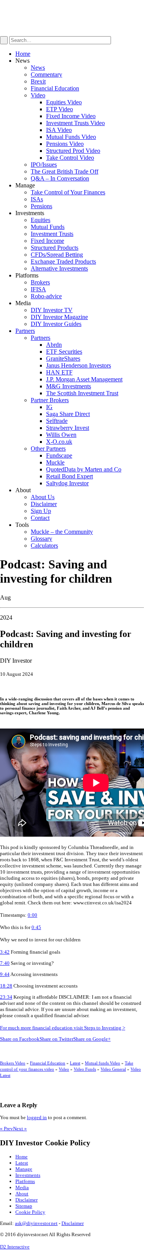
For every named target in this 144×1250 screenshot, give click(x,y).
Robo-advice (46, 296)
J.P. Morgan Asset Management (84, 379)
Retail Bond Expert (69, 476)
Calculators (44, 545)
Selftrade (57, 421)
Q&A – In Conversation (60, 178)
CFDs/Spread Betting (57, 254)
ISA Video (59, 130)
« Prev (6, 1128)
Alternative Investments (59, 268)
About (21, 1194)
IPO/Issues (44, 164)
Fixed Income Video (71, 116)
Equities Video (64, 102)
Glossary (41, 538)
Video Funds (85, 1069)
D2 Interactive (15, 1247)
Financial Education (55, 88)
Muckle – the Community (62, 531)
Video (38, 95)
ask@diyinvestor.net (36, 1223)
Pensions (41, 206)
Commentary (46, 74)
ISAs (37, 199)
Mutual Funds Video (71, 137)
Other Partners (48, 448)
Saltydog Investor (67, 483)
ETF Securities (64, 351)
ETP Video (59, 109)
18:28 (6, 986)
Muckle (55, 462)
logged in (37, 1117)
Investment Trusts (52, 234)
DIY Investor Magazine (59, 317)
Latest (75, 1063)
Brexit (38, 81)
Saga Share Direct (68, 414)
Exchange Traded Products (63, 261)
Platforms (25, 1181)
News (38, 67)
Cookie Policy (30, 1212)
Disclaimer (44, 504)
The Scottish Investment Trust (82, 393)
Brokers (40, 282)
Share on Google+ (92, 1039)
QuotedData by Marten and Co (83, 469)
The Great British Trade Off (64, 171)
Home (22, 53)
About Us (43, 497)
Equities (40, 220)
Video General (113, 1069)
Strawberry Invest (67, 427)
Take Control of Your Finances (68, 192)
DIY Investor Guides (56, 324)
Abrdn (54, 344)
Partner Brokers (50, 400)
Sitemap (23, 1206)
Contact (40, 518)
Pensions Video (65, 143)
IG (49, 407)
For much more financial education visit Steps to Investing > (62, 1028)
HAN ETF (59, 372)
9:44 (5, 974)
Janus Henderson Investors (78, 365)
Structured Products (54, 247)
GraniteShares (63, 358)
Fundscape (59, 455)
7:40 (5, 963)
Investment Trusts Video (75, 123)
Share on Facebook (20, 1039)
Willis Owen (61, 434)
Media (22, 1187)
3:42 (5, 952)
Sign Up (41, 511)
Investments (27, 1175)
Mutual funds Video (102, 1063)
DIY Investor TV (52, 310)
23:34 (6, 997)
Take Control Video (70, 157)
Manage (23, 1169)
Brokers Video (12, 1063)
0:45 (36, 927)
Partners (25, 331)
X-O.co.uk (59, 441)
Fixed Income (47, 240)
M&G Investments (68, 386)
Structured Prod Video (73, 150)
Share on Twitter (56, 1039)
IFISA (38, 289)
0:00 (32, 915)
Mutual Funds (48, 227)
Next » (20, 1128)
